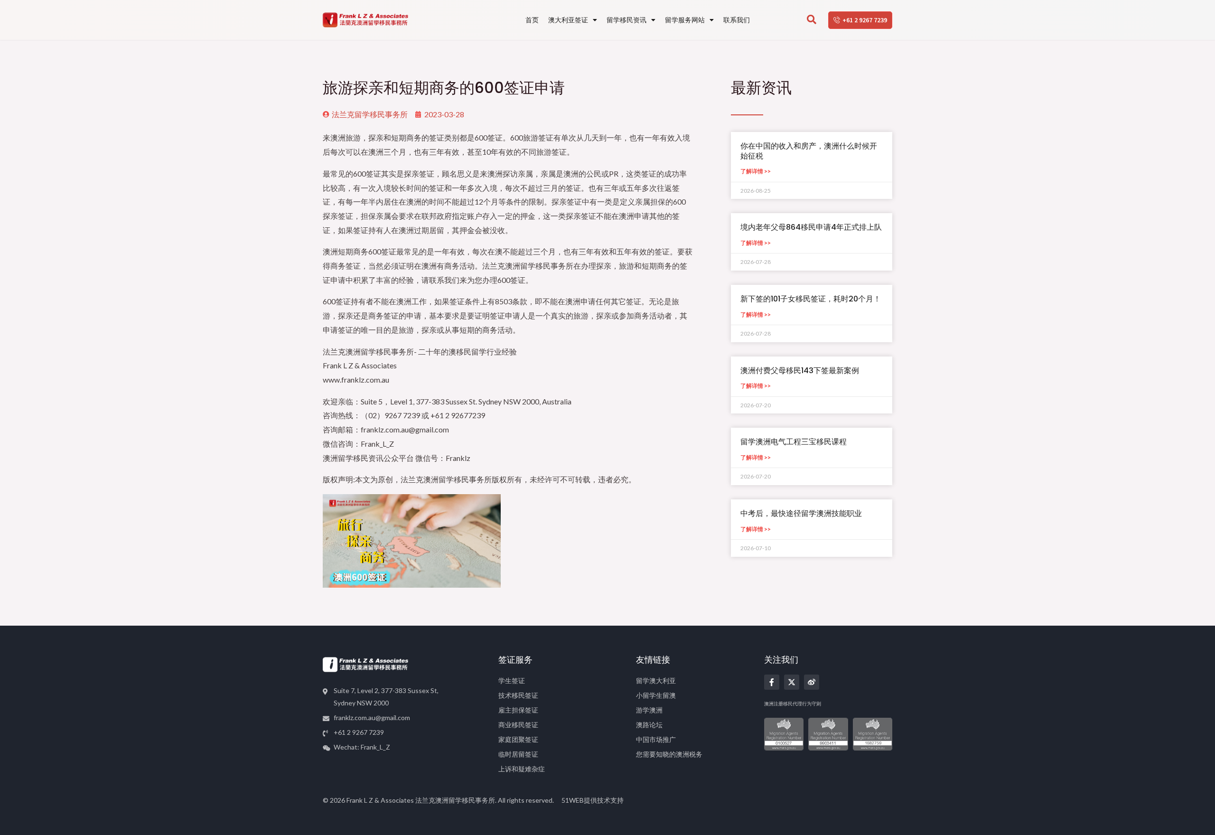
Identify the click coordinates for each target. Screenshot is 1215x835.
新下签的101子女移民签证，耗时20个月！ (810, 298)
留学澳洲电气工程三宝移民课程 (793, 441)
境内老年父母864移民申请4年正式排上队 (811, 227)
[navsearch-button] (811, 20)
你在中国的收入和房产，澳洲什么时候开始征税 (808, 151)
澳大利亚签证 (568, 20)
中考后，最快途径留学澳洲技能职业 (801, 513)
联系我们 (736, 20)
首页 (532, 20)
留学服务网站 (685, 20)
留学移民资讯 (626, 20)
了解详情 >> (755, 171)
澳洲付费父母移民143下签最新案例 (799, 370)
